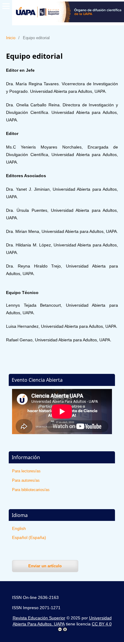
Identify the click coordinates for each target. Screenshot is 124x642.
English (19, 528)
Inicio (10, 38)
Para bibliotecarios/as (31, 489)
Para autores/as (26, 480)
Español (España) (29, 537)
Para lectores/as (26, 471)
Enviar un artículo (45, 566)
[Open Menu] (6, 6)
